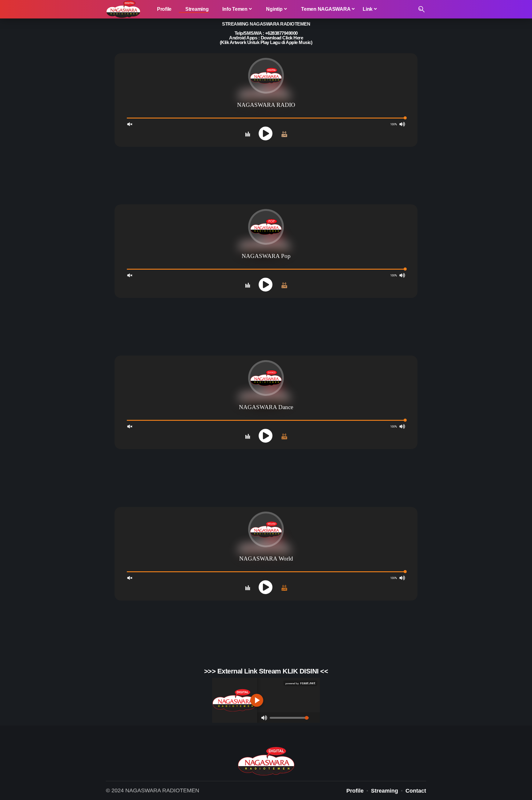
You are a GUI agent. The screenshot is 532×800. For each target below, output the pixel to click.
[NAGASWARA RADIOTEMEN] (123, 9)
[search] (421, 9)
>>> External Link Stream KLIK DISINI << (266, 671)
